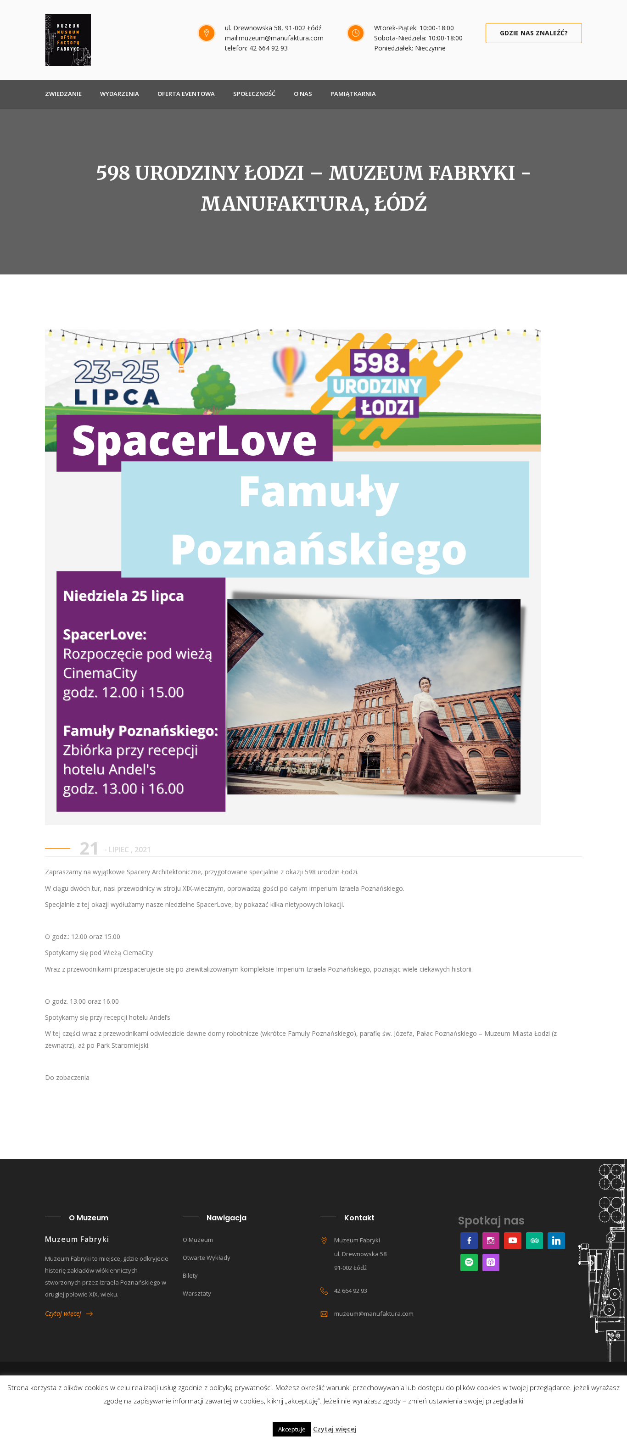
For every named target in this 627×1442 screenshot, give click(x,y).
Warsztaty (197, 1293)
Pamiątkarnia (353, 93)
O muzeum (198, 1239)
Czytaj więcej (65, 1313)
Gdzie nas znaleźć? (534, 32)
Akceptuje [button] (292, 1429)
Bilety (190, 1275)
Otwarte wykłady (206, 1257)
